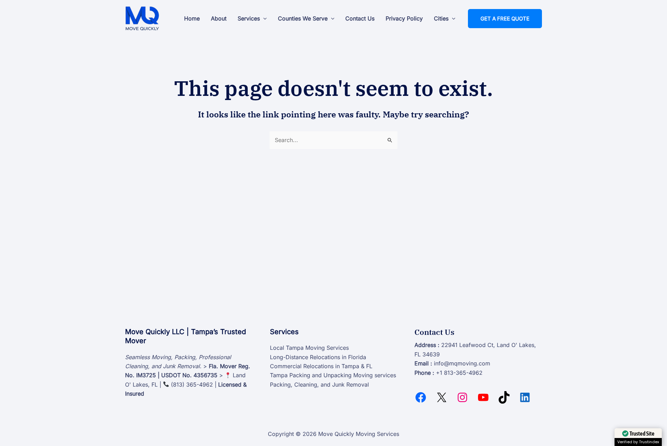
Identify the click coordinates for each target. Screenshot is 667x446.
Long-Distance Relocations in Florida (318, 357)
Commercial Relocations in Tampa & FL (321, 366)
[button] (263, 18)
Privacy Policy (404, 18)
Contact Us (359, 18)
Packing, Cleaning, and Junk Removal (319, 384)
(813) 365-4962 (192, 384)
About (219, 18)
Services (249, 18)
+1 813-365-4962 (459, 372)
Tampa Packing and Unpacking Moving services (333, 375)
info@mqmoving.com (462, 363)
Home (192, 18)
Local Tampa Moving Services (309, 347)
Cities (441, 18)
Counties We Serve (303, 18)
